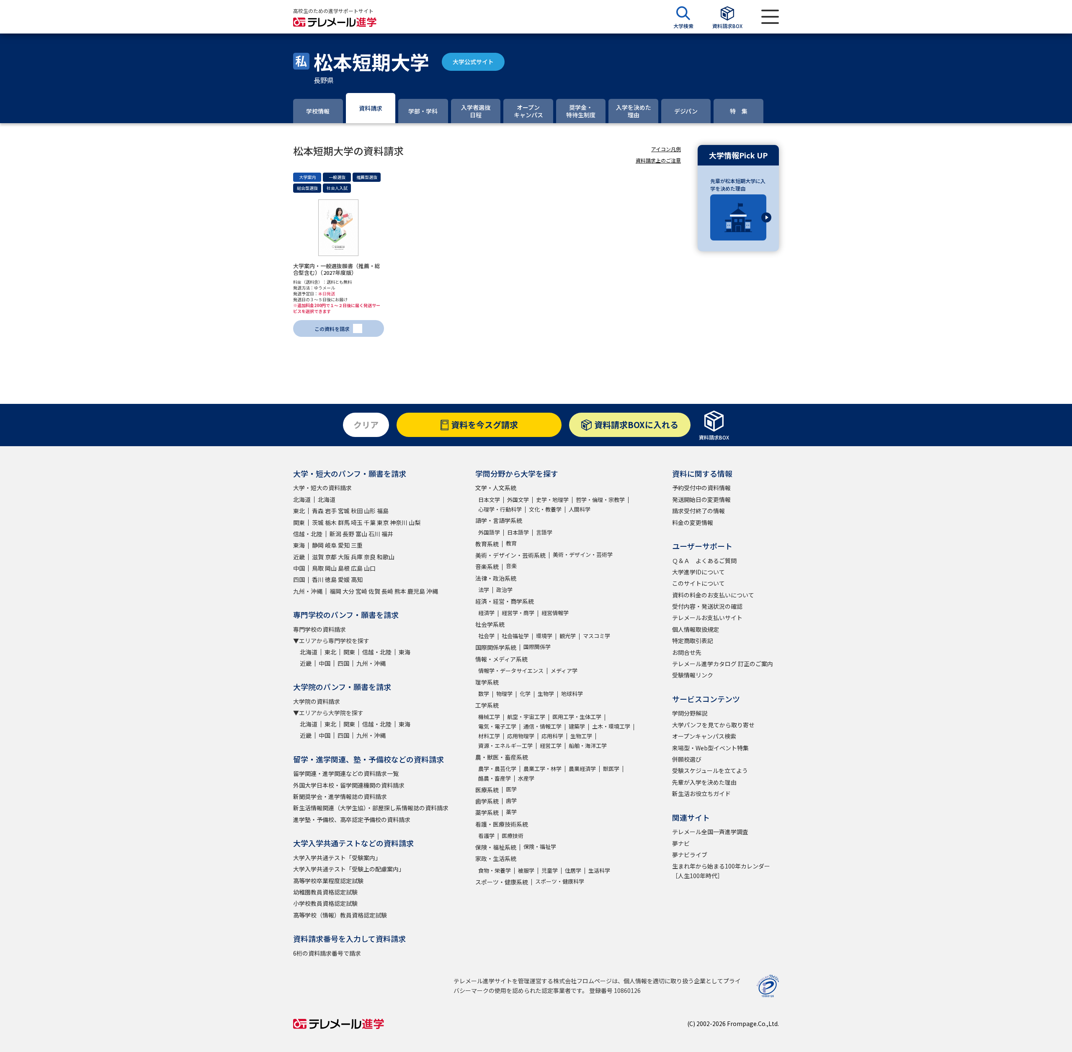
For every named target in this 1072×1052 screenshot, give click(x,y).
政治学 (504, 590)
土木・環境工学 (611, 726)
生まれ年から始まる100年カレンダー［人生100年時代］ (721, 870)
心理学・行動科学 (500, 509)
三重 (357, 545)
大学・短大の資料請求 (322, 487)
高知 (357, 579)
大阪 (344, 557)
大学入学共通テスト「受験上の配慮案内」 (349, 869)
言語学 (544, 532)
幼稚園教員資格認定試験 (325, 892)
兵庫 (357, 557)
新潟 (335, 534)
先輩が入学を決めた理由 (704, 782)
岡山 (331, 568)
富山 (361, 534)
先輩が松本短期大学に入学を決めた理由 (737, 184)
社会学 (486, 636)
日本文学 (489, 500)
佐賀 (374, 591)
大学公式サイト (473, 61)
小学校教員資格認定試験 (325, 903)
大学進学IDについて (698, 572)
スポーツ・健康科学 (559, 881)
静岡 (318, 545)
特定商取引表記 (692, 640)
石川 (374, 534)
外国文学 (518, 500)
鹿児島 (416, 591)
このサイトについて (698, 583)
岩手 (331, 511)
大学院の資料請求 (316, 701)
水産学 (526, 778)
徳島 (331, 579)
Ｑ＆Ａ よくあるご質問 (704, 560)
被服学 (526, 870)
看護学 (486, 836)
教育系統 (487, 544)
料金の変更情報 (692, 522)
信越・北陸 (307, 534)
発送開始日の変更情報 (701, 499)
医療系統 (487, 790)
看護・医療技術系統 (501, 824)
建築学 (577, 726)
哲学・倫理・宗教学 (600, 500)
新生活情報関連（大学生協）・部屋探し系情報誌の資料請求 (370, 808)
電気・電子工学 (497, 726)
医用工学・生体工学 (576, 717)
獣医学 (611, 769)
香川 (318, 579)
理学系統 (487, 682)
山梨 (414, 522)
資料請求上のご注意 (658, 160)
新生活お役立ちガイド (701, 793)
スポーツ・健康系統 (501, 882)
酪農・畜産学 (494, 778)
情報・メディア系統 (501, 659)
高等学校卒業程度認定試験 (328, 880)
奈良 (370, 557)
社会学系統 (490, 624)
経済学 (486, 613)
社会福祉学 (515, 636)
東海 (299, 545)
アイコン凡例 (666, 149)
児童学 (549, 870)
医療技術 (512, 836)
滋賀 (318, 557)
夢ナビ (681, 843)
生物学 (546, 694)
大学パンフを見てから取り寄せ (713, 725)
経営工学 (551, 746)
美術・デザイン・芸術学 (583, 554)
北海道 (302, 499)
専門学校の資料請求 (319, 629)
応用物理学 (520, 736)
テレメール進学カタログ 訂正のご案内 (722, 663)
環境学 (544, 636)
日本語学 (518, 532)
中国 (299, 568)
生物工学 (581, 736)
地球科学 (572, 694)
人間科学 (579, 509)
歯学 (511, 800)
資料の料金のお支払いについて (713, 595)
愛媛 (344, 579)
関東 (299, 522)
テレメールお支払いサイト (707, 617)
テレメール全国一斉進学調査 (710, 831)
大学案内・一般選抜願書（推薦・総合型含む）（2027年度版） (336, 269)
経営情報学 (555, 613)
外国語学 (489, 532)
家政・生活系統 (495, 858)
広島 (357, 568)
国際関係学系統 (495, 647)
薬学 (511, 812)
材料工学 (489, 736)
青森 (318, 511)
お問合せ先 (686, 652)
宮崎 (361, 591)
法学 (483, 590)
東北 (299, 511)
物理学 (504, 694)
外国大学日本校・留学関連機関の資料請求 (349, 785)
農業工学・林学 (542, 769)
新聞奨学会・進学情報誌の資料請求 (340, 796)
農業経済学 (582, 769)
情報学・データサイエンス (511, 671)
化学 (525, 694)
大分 (348, 591)
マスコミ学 (596, 636)
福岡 (335, 591)
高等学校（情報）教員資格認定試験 (340, 915)
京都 (331, 557)
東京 (383, 522)
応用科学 (552, 736)
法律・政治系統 (495, 578)
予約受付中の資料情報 (701, 487)
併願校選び (686, 759)
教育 (511, 543)
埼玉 (357, 522)
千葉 (370, 522)
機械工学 (489, 717)
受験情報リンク (692, 675)
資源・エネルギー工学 (505, 746)
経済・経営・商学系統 (504, 601)
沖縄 (432, 591)
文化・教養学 (545, 509)
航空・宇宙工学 (526, 717)
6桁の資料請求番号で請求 (327, 953)
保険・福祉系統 (495, 847)
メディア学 (564, 671)
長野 (348, 534)
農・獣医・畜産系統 (501, 757)
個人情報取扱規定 (695, 629)
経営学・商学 (518, 613)
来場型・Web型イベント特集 (710, 748)
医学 (511, 789)
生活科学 (599, 870)
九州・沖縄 (307, 591)
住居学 (573, 870)
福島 (383, 511)
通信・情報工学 (542, 726)
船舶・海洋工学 (588, 746)
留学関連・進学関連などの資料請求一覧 (346, 773)
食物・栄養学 (494, 870)
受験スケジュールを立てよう (710, 770)
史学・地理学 (552, 500)
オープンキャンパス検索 (704, 736)
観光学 (567, 636)
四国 (299, 579)
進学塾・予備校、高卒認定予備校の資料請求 (351, 819)
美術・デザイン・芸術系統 (510, 555)
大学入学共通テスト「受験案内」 (337, 857)
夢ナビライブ (689, 854)
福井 (387, 534)
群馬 (344, 522)
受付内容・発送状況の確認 (707, 606)
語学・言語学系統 (498, 520)
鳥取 (318, 568)
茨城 (318, 522)
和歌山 (385, 557)
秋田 (357, 511)
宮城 (344, 511)
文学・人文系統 (495, 487)
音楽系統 (487, 566)
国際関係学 (537, 647)
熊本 (400, 591)
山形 (370, 511)
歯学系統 (487, 801)
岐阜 (331, 545)
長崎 (387, 591)
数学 (483, 694)
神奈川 (398, 522)
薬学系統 (487, 812)
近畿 (299, 557)
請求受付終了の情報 (698, 511)
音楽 (511, 566)
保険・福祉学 (539, 846)
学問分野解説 (689, 713)
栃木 (331, 522)
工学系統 (487, 705)
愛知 (344, 545)
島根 (344, 568)
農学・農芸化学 (497, 769)
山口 (370, 568)
